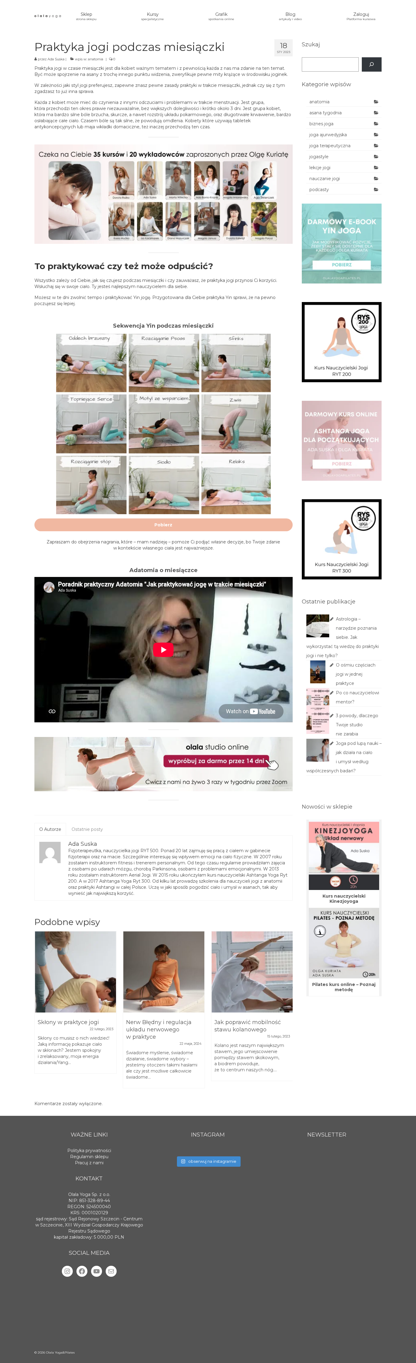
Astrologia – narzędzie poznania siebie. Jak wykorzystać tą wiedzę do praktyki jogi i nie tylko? (342, 637)
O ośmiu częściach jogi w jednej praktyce (355, 674)
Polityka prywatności (89, 1150)
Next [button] (287, 1013)
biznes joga (321, 123)
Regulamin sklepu (89, 1156)
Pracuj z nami (89, 1162)
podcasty (319, 189)
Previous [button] (39, 1013)
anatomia (95, 59)
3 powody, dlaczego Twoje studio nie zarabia (357, 725)
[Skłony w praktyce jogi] (75, 971)
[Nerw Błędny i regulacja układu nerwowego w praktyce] (164, 971)
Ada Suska (56, 59)
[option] (75, 1005)
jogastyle (319, 156)
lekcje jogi (319, 167)
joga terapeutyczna (330, 145)
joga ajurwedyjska (328, 134)
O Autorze (50, 829)
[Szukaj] (372, 64)
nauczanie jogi (324, 178)
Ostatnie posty (87, 829)
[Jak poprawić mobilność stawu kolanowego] (252, 971)
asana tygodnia (325, 113)
